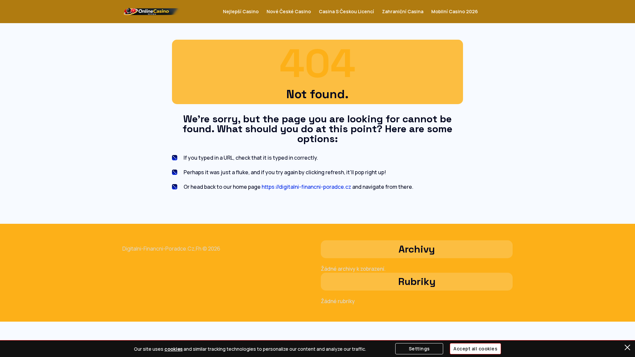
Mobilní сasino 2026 (454, 11)
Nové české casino (289, 11)
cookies (173, 349)
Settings (419, 348)
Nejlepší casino (241, 11)
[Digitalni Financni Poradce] (151, 11)
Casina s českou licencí (346, 11)
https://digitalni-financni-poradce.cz (306, 186)
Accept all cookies (475, 348)
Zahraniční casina (402, 11)
